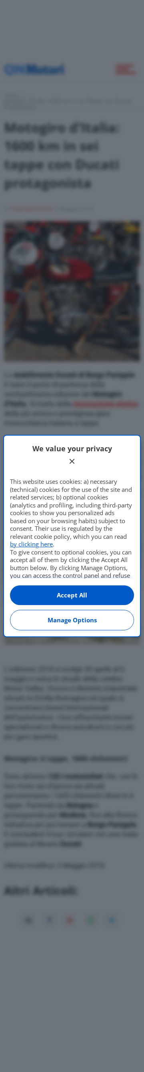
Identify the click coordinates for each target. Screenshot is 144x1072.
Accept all (72, 595)
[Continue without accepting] (72, 461)
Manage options (72, 620)
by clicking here (31, 544)
